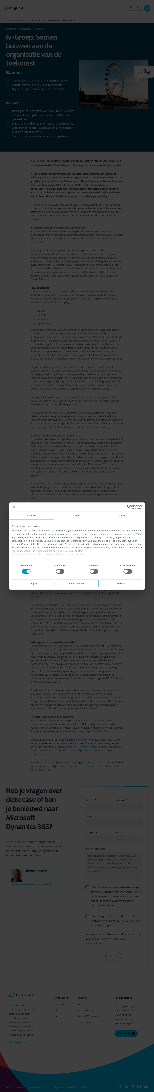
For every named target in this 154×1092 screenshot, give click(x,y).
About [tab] (122, 515)
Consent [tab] (31, 515)
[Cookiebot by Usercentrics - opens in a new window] (129, 507)
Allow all (121, 583)
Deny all (33, 583)
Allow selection (77, 583)
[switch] (60, 571)
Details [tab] (77, 515)
